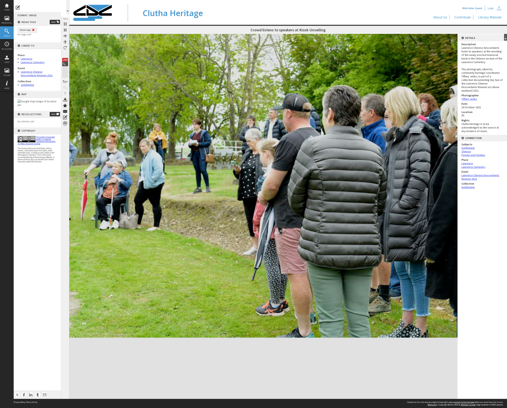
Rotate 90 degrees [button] (65, 48)
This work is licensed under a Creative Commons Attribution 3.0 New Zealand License (36, 140)
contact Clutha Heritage (464, 402)
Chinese (466, 151)
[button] (65, 64)
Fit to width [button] (65, 36)
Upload (6, 75)
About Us (440, 17)
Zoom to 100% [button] (65, 54)
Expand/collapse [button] (505, 37)
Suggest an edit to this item (18, 7)
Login (7, 62)
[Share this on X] (17, 392)
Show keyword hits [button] (65, 88)
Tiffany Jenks (469, 99)
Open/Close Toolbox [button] (67, 7)
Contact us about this (65, 111)
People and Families (473, 155)
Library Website (490, 17)
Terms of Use (32, 402)
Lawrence (26, 58)
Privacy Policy (19, 402)
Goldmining (27, 85)
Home (7, 10)
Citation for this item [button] (65, 123)
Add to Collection (65, 105)
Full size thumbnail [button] (65, 24)
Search (7, 36)
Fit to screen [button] (65, 30)
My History (7, 49)
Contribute (463, 17)
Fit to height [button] (65, 42)
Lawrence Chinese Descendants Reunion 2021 (37, 73)
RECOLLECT (432, 404)
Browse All (7, 23)
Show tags (25, 29)
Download (65, 99)
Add (53, 21)
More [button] (6, 88)
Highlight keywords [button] (65, 94)
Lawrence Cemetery (33, 62)
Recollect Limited (468, 404)
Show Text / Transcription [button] (65, 82)
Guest (478, 8)
